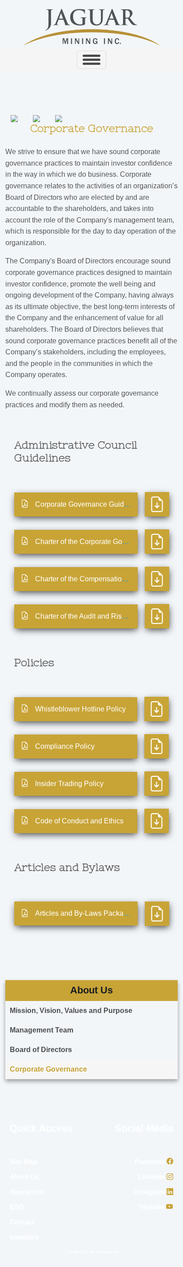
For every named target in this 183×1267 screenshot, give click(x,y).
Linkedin (152, 1176)
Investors (24, 1237)
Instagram (150, 1192)
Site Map (23, 1161)
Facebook (151, 1161)
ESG (17, 1207)
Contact (22, 1222)
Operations (27, 1192)
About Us (24, 1176)
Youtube (152, 1207)
